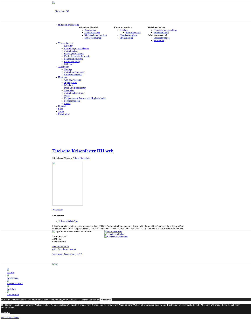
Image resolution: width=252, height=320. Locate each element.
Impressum (57, 254)
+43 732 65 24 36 (60, 246)
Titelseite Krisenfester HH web (82, 150)
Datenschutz (69, 254)
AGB (79, 254)
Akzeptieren (106, 300)
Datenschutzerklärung (89, 299)
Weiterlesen (57, 209)
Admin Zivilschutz (81, 158)
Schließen (5, 312)
